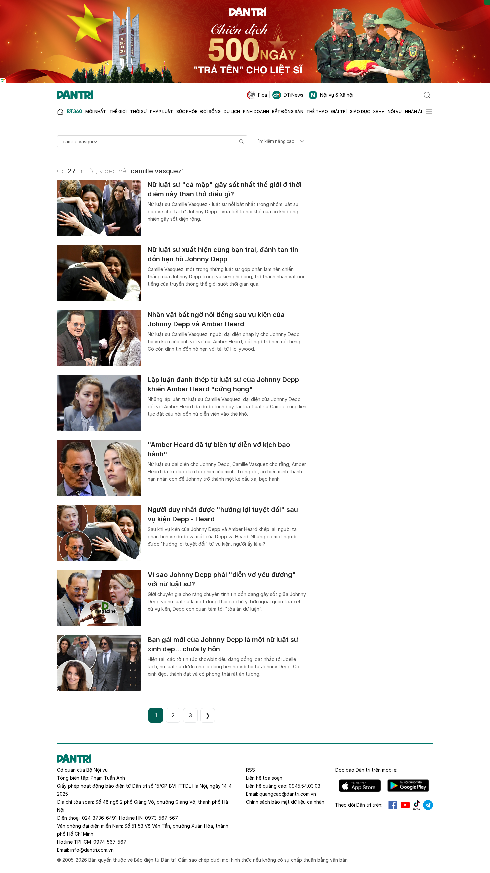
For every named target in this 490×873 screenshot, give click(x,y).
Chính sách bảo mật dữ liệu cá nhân (285, 802)
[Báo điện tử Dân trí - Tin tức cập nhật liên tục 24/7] (75, 95)
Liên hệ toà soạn (264, 778)
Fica (262, 95)
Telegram (428, 805)
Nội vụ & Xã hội (336, 95)
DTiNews (293, 95)
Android (408, 785)
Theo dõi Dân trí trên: (358, 805)
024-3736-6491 (99, 818)
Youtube (405, 805)
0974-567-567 (109, 842)
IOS (360, 785)
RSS (250, 770)
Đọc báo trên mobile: (366, 770)
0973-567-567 (161, 818)
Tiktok (416, 805)
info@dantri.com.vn (92, 850)
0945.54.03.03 (304, 786)
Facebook (393, 805)
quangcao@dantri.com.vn (287, 794)
